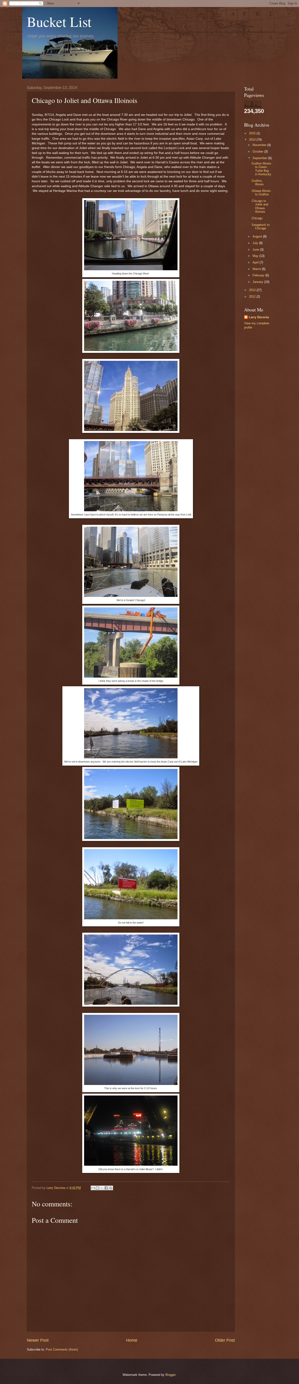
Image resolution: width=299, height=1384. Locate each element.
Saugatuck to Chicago (261, 226)
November (260, 145)
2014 (252, 139)
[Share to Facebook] (106, 1188)
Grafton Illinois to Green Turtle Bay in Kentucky (261, 169)
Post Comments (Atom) (62, 1349)
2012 (252, 296)
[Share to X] (102, 1188)
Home (131, 1340)
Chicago (257, 218)
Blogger (170, 1375)
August (258, 236)
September (260, 158)
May (256, 256)
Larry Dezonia (259, 317)
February (259, 275)
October (258, 151)
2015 (252, 133)
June (256, 249)
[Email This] (93, 1188)
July (256, 243)
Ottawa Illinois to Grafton (261, 192)
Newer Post (38, 1340)
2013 (252, 290)
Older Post (225, 1340)
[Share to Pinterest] (110, 1188)
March (257, 269)
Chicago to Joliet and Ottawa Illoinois (260, 206)
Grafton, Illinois (258, 182)
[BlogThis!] (97, 1188)
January (258, 282)
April (256, 262)
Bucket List (59, 21)
